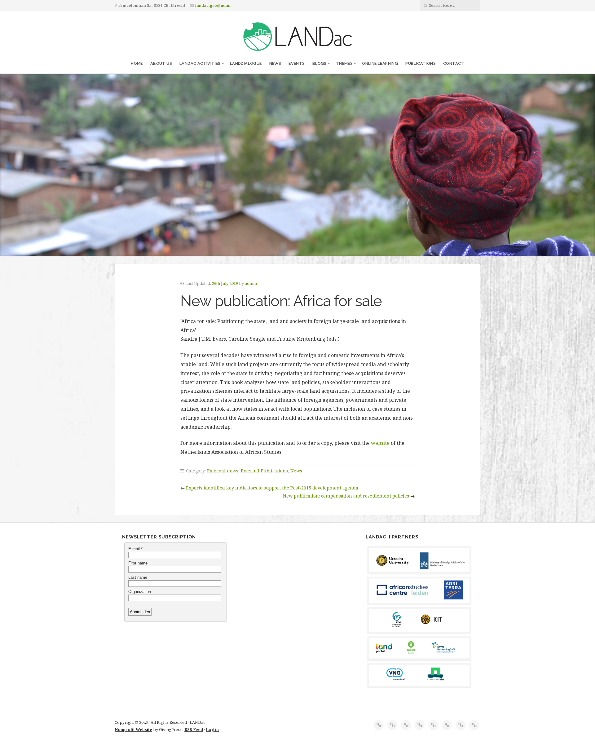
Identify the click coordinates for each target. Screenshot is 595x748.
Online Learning (380, 63)
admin (251, 283)
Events (297, 63)
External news (222, 471)
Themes (344, 63)
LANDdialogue (246, 63)
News (275, 63)
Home (137, 63)
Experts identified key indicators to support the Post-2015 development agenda (272, 488)
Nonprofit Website (133, 729)
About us (161, 63)
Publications (420, 63)
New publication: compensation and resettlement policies (346, 496)
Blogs (319, 63)
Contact (453, 63)
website (380, 443)
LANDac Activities (200, 63)
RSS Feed (193, 729)
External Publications (264, 471)
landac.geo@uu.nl (213, 5)
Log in (212, 729)
